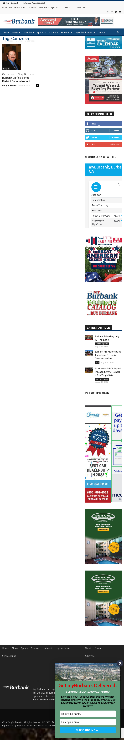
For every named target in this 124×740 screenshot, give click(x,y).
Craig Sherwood (9, 85)
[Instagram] (112, 12)
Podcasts (8, 40)
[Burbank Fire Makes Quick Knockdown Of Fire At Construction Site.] (89, 361)
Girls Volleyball (102, 387)
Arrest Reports (102, 351)
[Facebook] (108, 12)
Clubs (100, 32)
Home (7, 32)
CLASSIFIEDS (79, 7)
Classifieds (30, 40)
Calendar (67, 7)
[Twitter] (116, 12)
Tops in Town (62, 652)
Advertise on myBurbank (50, 7)
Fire (97, 370)
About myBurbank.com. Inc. (14, 7)
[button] (118, 32)
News (15, 32)
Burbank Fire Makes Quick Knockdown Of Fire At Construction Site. (108, 362)
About (88, 652)
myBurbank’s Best (84, 32)
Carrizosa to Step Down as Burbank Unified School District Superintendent (18, 78)
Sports (40, 32)
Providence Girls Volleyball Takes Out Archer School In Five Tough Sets (108, 379)
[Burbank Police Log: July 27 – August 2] (89, 345)
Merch (19, 40)
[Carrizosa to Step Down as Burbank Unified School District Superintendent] (20, 57)
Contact (32, 7)
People (6, 69)
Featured (65, 32)
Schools (52, 32)
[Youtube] (120, 12)
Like (98, 133)
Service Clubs (9, 660)
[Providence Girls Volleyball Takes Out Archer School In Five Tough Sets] (89, 378)
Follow (115, 138)
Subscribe (114, 151)
